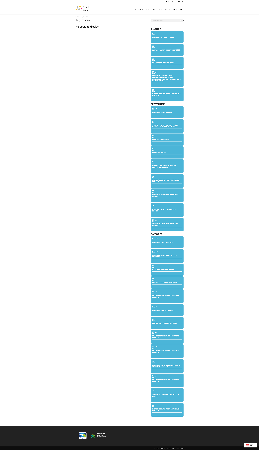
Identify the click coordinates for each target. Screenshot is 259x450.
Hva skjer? (138, 10)
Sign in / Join (180, 1)
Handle (148, 10)
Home (77, 17)
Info (174, 10)
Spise (154, 10)
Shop (167, 10)
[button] (181, 10)
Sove (160, 10)
